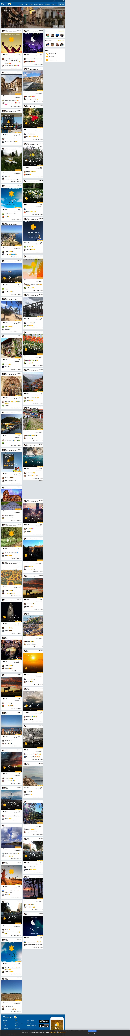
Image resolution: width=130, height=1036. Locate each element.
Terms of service (30, 1020)
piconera (28, 284)
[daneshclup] (62, 35)
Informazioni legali (30, 1023)
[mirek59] (47, 44)
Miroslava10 (7, 552)
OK (92, 1031)
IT (60, 0)
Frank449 (7, 65)
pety (6, 289)
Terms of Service (61, 1032)
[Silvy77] (62, 44)
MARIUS (7, 932)
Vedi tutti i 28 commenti (16, 670)
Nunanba (7, 58)
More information (92, 1033)
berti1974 (7, 703)
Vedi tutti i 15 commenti (16, 483)
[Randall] (52, 35)
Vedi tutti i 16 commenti (16, 219)
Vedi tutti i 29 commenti (37, 214)
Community (61, 4)
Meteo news (54, 4)
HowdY (28, 61)
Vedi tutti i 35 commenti (16, 106)
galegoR (7, 627)
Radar (26, 4)
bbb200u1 (7, 477)
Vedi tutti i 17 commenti (16, 783)
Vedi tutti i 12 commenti (16, 858)
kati (27, 528)
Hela (6, 593)
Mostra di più (61, 31)
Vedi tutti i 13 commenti (38, 834)
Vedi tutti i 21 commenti (16, 256)
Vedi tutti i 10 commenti (16, 181)
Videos (31, 4)
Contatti (28, 1022)
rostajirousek (8, 515)
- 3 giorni (5, 1023)
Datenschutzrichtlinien (31, 1025)
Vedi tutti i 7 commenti (16, 897)
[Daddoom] (47, 35)
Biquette (7, 818)
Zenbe (27, 209)
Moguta (6, 929)
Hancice (6, 780)
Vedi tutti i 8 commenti (16, 144)
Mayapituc (7, 740)
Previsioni (21, 4)
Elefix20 (6, 853)
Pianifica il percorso (39, 4)
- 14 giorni (5, 1027)
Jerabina (7, 1006)
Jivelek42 (7, 251)
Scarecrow (7, 890)
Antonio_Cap (8, 100)
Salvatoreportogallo (9, 138)
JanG (6, 326)
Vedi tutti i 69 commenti (16, 68)
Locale (61, 26)
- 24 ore (4, 1022)
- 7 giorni (5, 1025)
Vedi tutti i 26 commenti (16, 745)
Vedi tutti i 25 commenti (37, 759)
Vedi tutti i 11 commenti (16, 974)
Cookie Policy (53, 1032)
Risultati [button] (47, 50)
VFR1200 (7, 176)
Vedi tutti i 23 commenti (16, 331)
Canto (5, 30)
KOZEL (6, 517)
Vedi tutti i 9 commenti (38, 440)
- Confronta (5, 1028)
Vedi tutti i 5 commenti (16, 1011)
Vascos (6, 705)
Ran (5, 141)
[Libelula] (52, 44)
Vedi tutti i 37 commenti (16, 369)
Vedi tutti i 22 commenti (16, 294)
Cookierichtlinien (30, 1027)
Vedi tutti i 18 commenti (16, 407)
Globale (55, 26)
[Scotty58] (57, 35)
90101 (27, 438)
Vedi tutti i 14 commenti (38, 328)
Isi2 (5, 216)
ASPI (6, 401)
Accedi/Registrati (54, 0)
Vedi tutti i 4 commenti (16, 935)
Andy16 (6, 630)
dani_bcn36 (7, 213)
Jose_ (27, 791)
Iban (6, 1009)
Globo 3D (47, 4)
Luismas (28, 756)
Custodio (28, 644)
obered (6, 967)
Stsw (6, 254)
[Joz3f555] (57, 44)
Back (5, 26)
